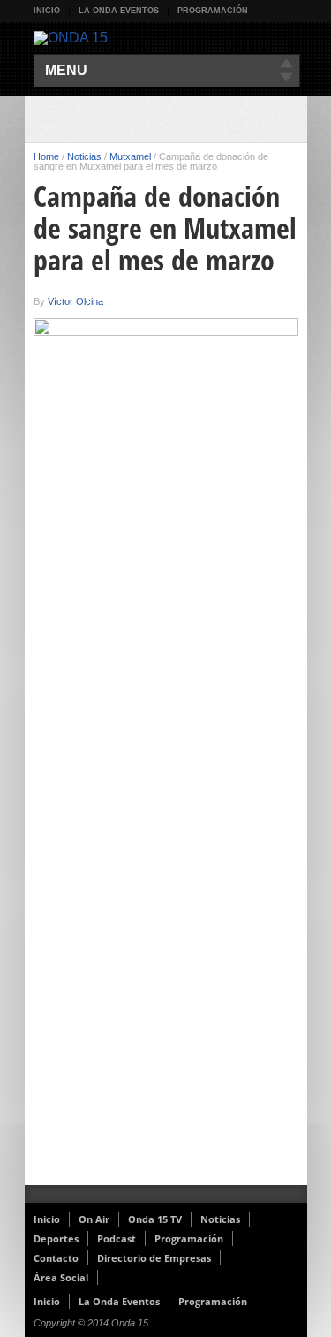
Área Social (61, 1277)
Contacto (56, 1258)
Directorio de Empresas (154, 1258)
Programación (212, 10)
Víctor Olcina (75, 301)
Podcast (116, 1238)
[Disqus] (166, 955)
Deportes (56, 1238)
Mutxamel (130, 156)
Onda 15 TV (155, 1219)
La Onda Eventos (119, 10)
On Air (94, 1219)
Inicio (47, 10)
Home (46, 156)
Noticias (84, 156)
